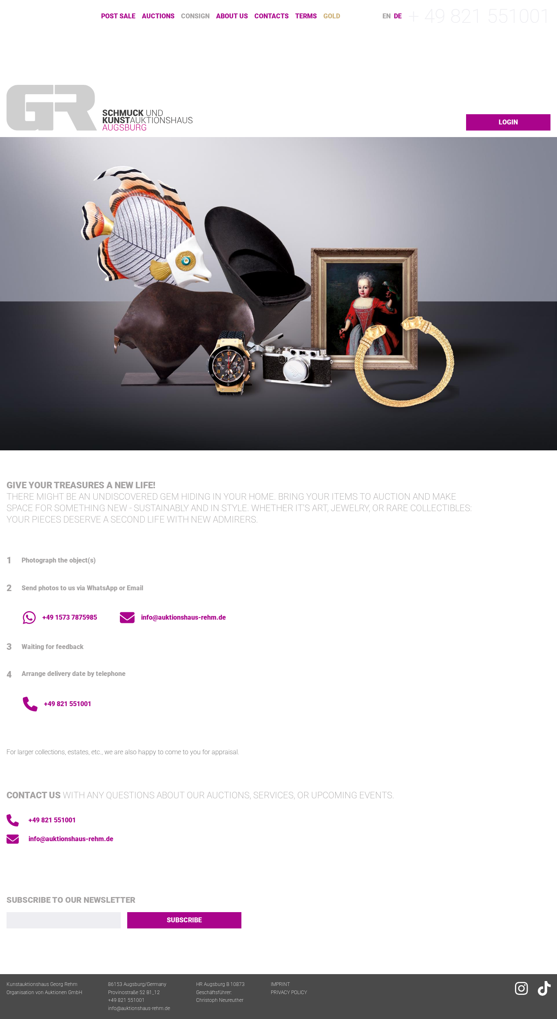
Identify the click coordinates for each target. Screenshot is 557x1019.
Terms (306, 16)
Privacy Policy (289, 992)
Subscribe (184, 920)
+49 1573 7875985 (69, 617)
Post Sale (118, 16)
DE (398, 16)
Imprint (280, 984)
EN (386, 16)
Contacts (271, 16)
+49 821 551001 (67, 704)
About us (232, 16)
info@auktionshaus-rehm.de (183, 617)
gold (331, 16)
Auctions (158, 16)
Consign (195, 16)
